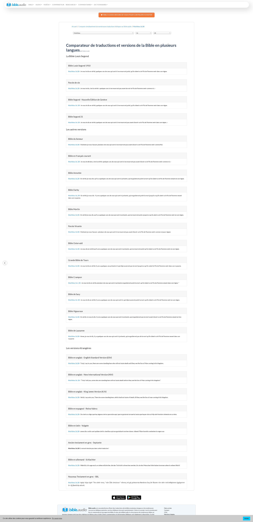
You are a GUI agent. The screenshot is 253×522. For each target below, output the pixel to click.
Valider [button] (246, 518)
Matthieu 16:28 (73, 71)
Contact (166, 510)
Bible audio (92, 508)
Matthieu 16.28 (73, 88)
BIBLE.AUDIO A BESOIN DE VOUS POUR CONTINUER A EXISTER (127, 15)
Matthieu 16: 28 (74, 122)
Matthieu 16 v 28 (74, 283)
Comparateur (58, 5)
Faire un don (168, 508)
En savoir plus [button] (57, 518)
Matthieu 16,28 (73, 179)
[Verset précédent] (5, 263)
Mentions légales (169, 514)
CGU (165, 512)
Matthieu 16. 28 (74, 105)
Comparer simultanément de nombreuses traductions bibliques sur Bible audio (105, 26)
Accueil (74, 26)
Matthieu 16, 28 (74, 195)
